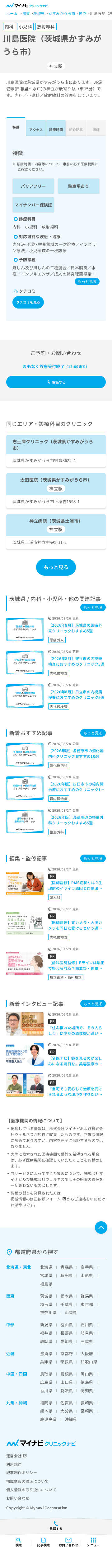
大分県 (66, 1411)
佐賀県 (66, 1403)
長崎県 (87, 1403)
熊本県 (46, 1411)
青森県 (66, 1267)
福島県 (46, 1284)
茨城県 (46, 1296)
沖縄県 (71, 1419)
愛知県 (66, 1341)
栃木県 (66, 1296)
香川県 (46, 1390)
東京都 (87, 1304)
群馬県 (87, 1296)
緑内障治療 (59, 798)
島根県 (66, 1374)
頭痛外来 (57, 639)
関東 (10, 1296)
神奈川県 (48, 1312)
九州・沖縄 (16, 1403)
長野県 (66, 1333)
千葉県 (66, 1304)
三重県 (87, 1341)
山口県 (66, 1382)
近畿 (10, 1353)
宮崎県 (87, 1411)
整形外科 (57, 831)
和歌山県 (89, 1362)
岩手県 (87, 1267)
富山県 (66, 1324)
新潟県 (46, 1324)
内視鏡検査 (59, 673)
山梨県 (71, 1312)
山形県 (87, 1275)
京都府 (66, 1353)
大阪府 (87, 1353)
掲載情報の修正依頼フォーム (36, 1198)
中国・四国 (16, 1374)
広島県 (46, 1382)
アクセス (36, 129)
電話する (59, 382)
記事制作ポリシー (21, 1472)
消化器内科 (59, 765)
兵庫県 (46, 1362)
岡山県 (87, 1374)
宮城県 (46, 1275)
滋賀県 (46, 1353)
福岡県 (46, 1403)
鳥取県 (46, 1374)
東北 (27, 1267)
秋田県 (66, 1275)
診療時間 (56, 129)
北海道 (12, 1267)
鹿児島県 (48, 1419)
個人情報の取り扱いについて (31, 1489)
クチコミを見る (28, 301)
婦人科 (55, 897)
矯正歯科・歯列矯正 (66, 977)
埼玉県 (46, 1304)
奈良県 (66, 1362)
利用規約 (14, 1464)
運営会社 (14, 1455)
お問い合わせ (17, 1498)
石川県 (87, 1324)
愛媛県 (66, 1390)
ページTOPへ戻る (101, 1227)
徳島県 (87, 1382)
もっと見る (87, 281)
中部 (10, 1324)
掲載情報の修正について (27, 1481)
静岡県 (46, 1341)
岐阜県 (87, 1333)
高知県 (87, 1390)
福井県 (46, 1333)
